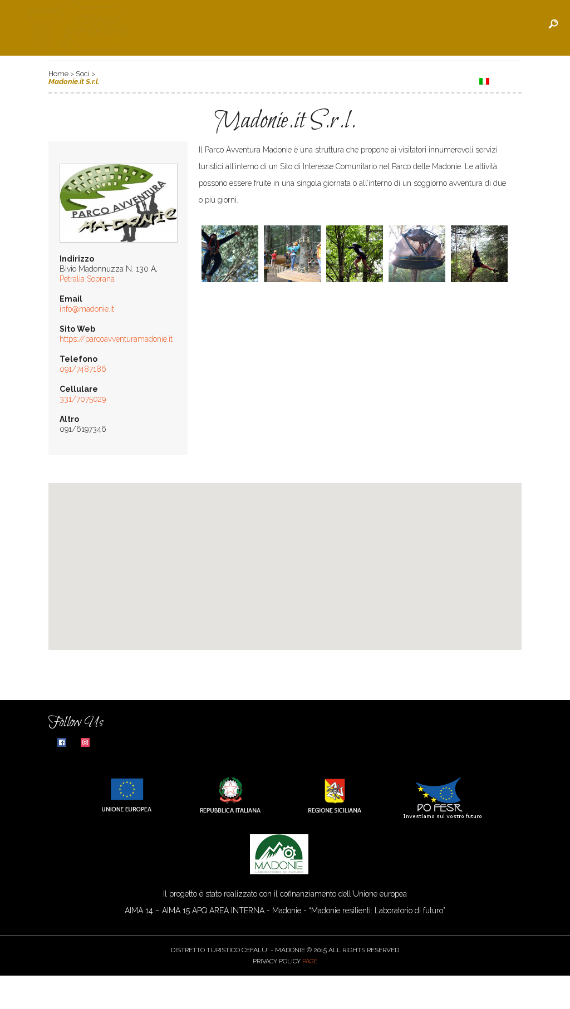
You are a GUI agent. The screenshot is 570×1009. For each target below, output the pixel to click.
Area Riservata (429, 80)
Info (368, 80)
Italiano (510, 80)
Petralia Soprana (87, 278)
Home (139, 80)
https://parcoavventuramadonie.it (116, 338)
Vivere (328, 80)
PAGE (309, 961)
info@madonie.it (87, 308)
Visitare (243, 80)
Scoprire (187, 80)
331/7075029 (83, 399)
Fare (287, 80)
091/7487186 (83, 369)
